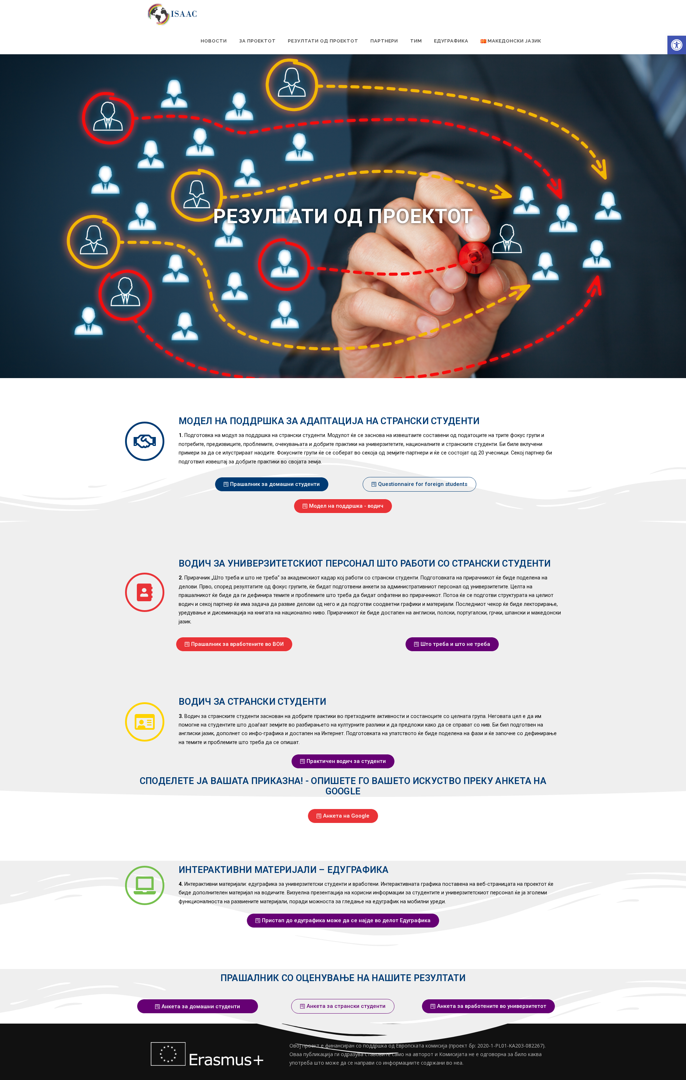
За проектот (257, 41)
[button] (676, 45)
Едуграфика (451, 41)
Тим (416, 41)
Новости (214, 41)
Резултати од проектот (323, 41)
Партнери (384, 41)
